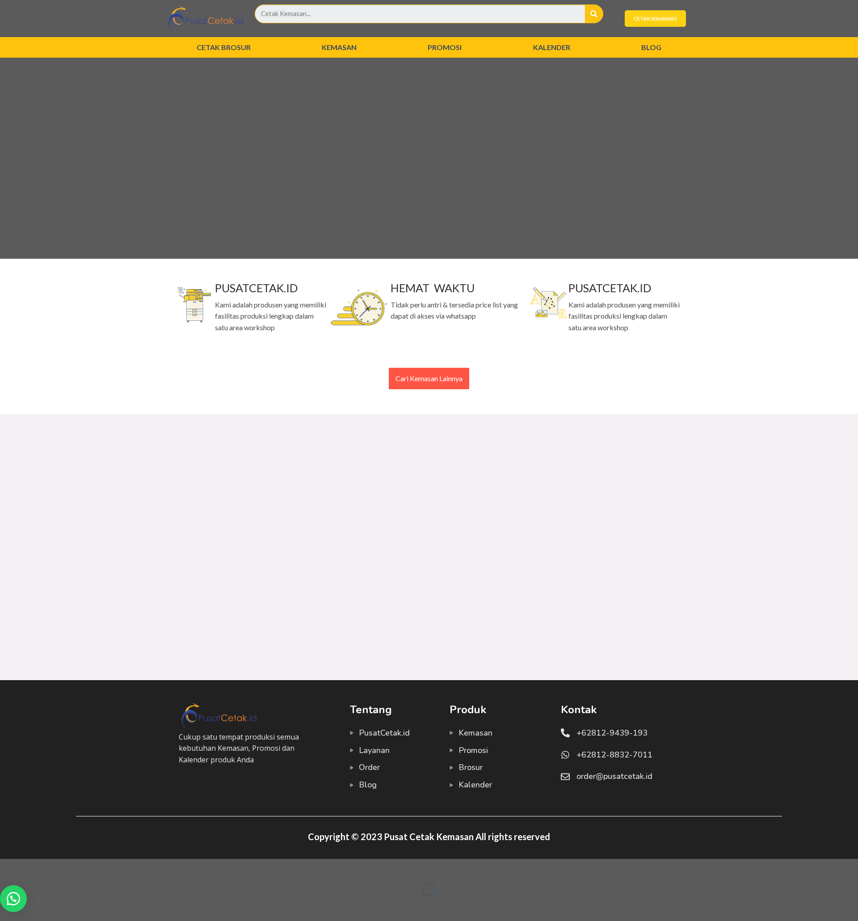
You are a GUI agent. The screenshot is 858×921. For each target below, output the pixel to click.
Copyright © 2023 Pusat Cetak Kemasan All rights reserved (429, 836)
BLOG (651, 47)
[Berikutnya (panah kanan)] (34, 905)
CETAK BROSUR (224, 47)
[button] (13, 898)
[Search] (594, 14)
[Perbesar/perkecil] (34, 867)
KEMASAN (339, 47)
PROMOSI (445, 47)
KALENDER (551, 47)
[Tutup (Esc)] (8, 867)
